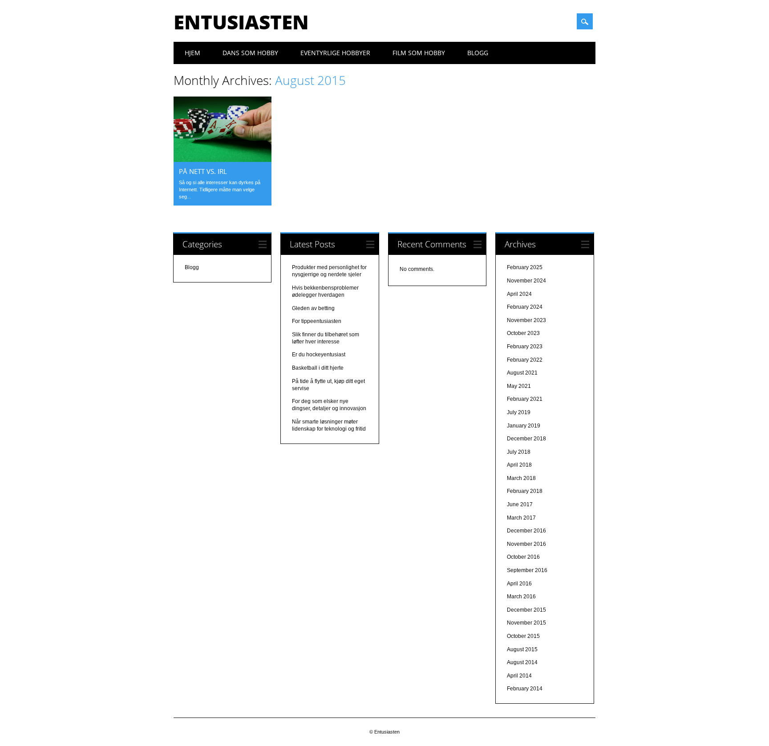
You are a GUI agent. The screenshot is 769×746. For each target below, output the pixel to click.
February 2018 (524, 491)
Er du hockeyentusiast (318, 354)
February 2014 (524, 689)
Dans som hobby (250, 52)
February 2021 (524, 399)
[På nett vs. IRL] (222, 159)
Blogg (477, 52)
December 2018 (526, 439)
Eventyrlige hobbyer (335, 52)
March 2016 (521, 596)
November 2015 (526, 623)
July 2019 (518, 412)
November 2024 (526, 281)
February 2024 (524, 307)
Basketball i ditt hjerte (318, 368)
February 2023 (524, 346)
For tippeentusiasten (316, 321)
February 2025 (524, 267)
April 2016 (519, 584)
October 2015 (523, 636)
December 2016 (526, 531)
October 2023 (523, 333)
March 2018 (521, 478)
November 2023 (526, 320)
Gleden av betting (313, 308)
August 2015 (522, 649)
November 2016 (526, 544)
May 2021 (519, 386)
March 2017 (521, 518)
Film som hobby (419, 52)
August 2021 (522, 373)
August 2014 (522, 662)
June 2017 (520, 504)
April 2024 (519, 294)
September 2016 (527, 570)
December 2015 (526, 610)
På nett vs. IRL (203, 171)
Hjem (192, 52)
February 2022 (524, 360)
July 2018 (518, 452)
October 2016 (523, 557)
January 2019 (523, 426)
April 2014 (519, 676)
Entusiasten (241, 21)
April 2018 (519, 465)
